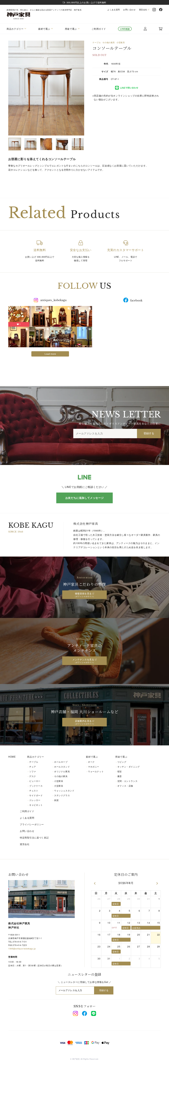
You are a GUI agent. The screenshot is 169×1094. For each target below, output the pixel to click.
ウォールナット (96, 771)
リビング (121, 761)
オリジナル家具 (62, 771)
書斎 (119, 776)
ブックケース (36, 785)
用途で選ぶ (121, 756)
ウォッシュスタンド (64, 790)
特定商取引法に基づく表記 (34, 837)
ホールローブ (61, 761)
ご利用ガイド (99, 29)
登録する (149, 433)
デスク (32, 776)
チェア (32, 766)
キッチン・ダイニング (128, 766)
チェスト (33, 790)
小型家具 (121, 42)
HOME (12, 756)
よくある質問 (113, 10)
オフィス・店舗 (125, 785)
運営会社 (143, 10)
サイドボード (36, 795)
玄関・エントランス (127, 781)
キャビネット (36, 804)
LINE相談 (125, 28)
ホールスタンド (62, 766)
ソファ (32, 771)
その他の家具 (108, 42)
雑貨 (56, 800)
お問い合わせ (129, 10)
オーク (91, 761)
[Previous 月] (95, 883)
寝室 (119, 771)
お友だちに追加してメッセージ (84, 498)
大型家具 (58, 785)
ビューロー (34, 781)
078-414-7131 (20, 941)
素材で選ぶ (92, 756)
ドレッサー (34, 800)
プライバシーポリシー (32, 824)
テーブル (96, 42)
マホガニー (93, 766)
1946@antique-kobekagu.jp (22, 948)
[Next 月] (157, 883)
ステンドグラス (62, 795)
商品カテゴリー (35, 756)
